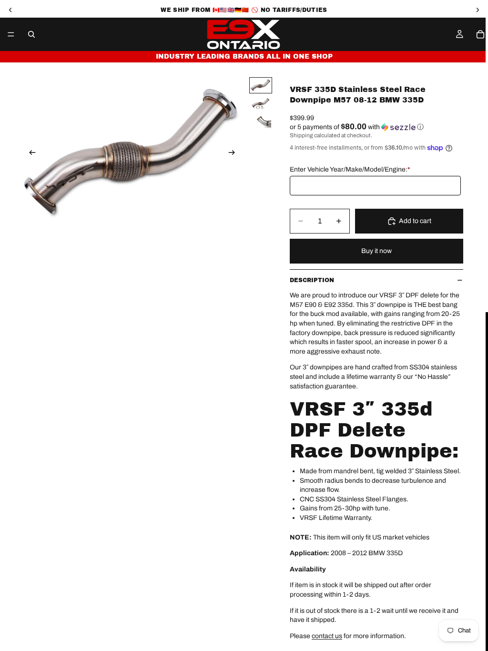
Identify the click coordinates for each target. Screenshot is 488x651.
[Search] (31, 34)
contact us (327, 636)
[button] (376, 127)
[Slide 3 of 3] (260, 121)
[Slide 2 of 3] (260, 103)
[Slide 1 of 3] (260, 85)
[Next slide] (234, 153)
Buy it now (376, 250)
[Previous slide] (29, 153)
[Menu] (11, 34)
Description (312, 280)
